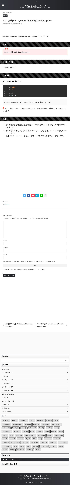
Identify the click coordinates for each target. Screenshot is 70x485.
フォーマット (6, 446)
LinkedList (16, 431)
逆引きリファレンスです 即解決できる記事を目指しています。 (38, 478)
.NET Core (5, 420)
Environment (32, 428)
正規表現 (30, 450)
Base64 (14, 420)
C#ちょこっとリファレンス (35, 6)
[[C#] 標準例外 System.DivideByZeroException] (37, 195)
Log (47, 431)
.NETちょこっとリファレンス (13, 459)
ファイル (53, 442)
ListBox (40, 431)
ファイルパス (63, 442)
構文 (4, 450)
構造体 (12, 450)
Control (49, 420)
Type (28, 439)
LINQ (25, 431)
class (32, 420)
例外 (15, 446)
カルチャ (48, 439)
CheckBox (23, 420)
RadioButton (59, 435)
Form (41, 428)
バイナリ (44, 442)
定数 (22, 446)
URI (34, 439)
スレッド (5, 442)
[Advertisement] (35, 29)
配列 (38, 450)
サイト (5, 254)
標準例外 (6, 204)
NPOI (4, 435)
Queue (49, 435)
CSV (56, 420)
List (32, 431)
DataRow (28, 424)
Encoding (15, 428)
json (57, 428)
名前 (5, 240)
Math (53, 431)
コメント (57, 439)
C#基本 (6, 201)
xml (41, 439)
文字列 (53, 446)
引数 (28, 446)
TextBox (20, 439)
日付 (61, 446)
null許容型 (19, 435)
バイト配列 (34, 442)
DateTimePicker (56, 424)
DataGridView (17, 424)
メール (6, 247)
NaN (61, 431)
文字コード (44, 446)
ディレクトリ (15, 442)
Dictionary (6, 428)
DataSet (36, 424)
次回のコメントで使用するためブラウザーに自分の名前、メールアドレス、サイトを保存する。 (30, 261)
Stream (12, 439)
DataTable (45, 424)
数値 (35, 446)
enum (23, 428)
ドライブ (25, 442)
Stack (4, 439)
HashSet (49, 428)
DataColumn (6, 424)
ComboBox (40, 420)
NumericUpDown (30, 435)
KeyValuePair (6, 431)
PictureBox (41, 435)
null (11, 435)
